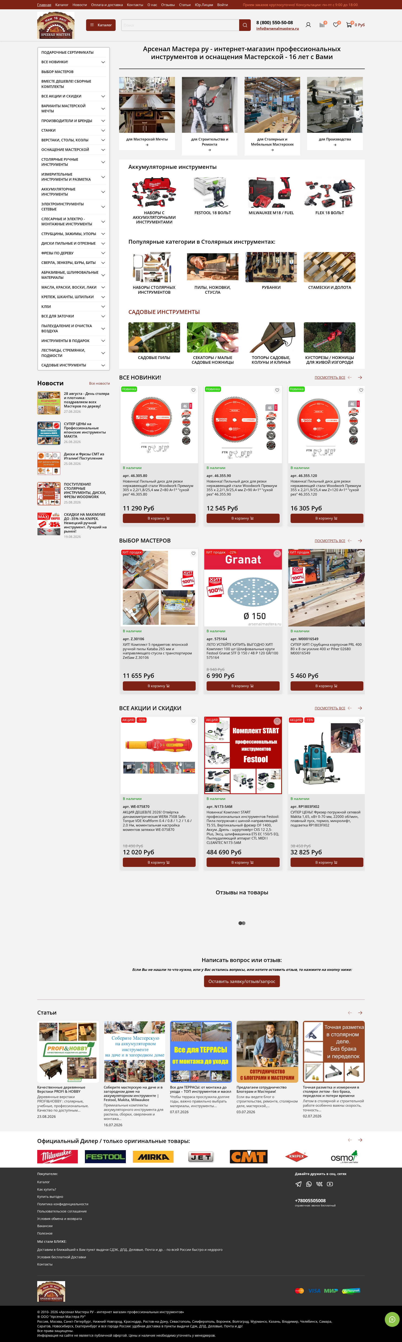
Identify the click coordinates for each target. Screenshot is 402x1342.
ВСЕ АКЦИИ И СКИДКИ (61, 96)
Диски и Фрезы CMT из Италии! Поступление (84, 456)
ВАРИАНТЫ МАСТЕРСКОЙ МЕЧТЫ (63, 108)
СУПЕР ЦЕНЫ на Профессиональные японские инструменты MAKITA (85, 430)
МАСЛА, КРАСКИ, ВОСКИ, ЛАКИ (69, 287)
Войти (222, 4)
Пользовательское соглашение (62, 1211)
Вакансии (45, 1226)
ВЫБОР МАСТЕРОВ (57, 71)
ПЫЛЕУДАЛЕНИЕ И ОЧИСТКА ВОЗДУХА (66, 328)
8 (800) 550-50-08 (274, 22)
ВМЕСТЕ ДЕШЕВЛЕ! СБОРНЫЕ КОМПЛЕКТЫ (66, 84)
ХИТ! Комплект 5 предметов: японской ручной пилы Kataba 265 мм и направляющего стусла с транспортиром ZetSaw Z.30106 (157, 651)
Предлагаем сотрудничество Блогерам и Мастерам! (262, 1089)
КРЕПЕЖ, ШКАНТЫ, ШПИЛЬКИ (67, 296)
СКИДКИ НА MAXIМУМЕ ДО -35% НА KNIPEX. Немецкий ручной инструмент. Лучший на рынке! (85, 522)
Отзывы (168, 4)
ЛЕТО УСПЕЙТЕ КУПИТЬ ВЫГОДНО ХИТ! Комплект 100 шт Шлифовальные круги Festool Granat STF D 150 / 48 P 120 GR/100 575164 (242, 651)
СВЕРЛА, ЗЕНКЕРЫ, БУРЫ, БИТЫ (68, 262)
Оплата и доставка (107, 4)
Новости (80, 4)
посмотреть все (330, 377)
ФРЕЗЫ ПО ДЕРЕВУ (57, 253)
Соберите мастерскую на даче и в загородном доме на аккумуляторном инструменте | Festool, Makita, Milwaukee (133, 1093)
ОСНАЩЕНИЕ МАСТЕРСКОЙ (65, 149)
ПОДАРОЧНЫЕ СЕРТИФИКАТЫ (67, 52)
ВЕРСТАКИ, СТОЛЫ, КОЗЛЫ (64, 140)
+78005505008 (310, 1200)
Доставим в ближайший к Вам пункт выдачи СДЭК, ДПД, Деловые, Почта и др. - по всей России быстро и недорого (129, 1250)
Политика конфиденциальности (62, 1204)
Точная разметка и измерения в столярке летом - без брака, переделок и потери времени (331, 1091)
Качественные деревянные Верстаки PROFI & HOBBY (61, 1089)
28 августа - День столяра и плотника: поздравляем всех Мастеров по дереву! (86, 399)
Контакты (135, 4)
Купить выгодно (50, 1197)
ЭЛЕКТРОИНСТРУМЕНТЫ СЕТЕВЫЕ (62, 207)
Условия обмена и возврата (59, 1219)
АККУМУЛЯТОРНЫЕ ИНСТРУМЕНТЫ (58, 192)
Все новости (99, 383)
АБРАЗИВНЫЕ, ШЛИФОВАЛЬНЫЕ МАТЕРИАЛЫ (69, 275)
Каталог (61, 4)
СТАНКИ (48, 130)
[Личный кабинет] (308, 24)
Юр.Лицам (204, 4)
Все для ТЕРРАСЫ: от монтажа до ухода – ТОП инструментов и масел (200, 1089)
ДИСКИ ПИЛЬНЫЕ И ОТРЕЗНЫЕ (68, 243)
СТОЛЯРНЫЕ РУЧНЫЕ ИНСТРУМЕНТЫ (59, 162)
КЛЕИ (46, 306)
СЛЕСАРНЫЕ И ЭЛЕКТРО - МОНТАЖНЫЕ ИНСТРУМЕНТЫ (66, 221)
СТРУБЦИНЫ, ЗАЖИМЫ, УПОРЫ (68, 233)
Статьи (185, 4)
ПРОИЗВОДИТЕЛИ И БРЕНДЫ (66, 120)
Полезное (45, 1233)
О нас (152, 4)
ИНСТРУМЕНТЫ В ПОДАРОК (65, 340)
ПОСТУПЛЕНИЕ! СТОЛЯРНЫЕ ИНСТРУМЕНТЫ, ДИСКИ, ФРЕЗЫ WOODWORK (85, 490)
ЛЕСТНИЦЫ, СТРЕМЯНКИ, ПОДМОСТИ (63, 353)
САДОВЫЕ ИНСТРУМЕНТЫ (164, 312)
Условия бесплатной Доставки (61, 1257)
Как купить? (46, 1189)
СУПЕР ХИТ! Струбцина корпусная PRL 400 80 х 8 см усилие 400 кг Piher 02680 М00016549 (326, 649)
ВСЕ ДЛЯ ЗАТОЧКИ (57, 316)
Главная (44, 4)
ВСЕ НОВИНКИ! (54, 62)
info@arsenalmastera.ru (277, 28)
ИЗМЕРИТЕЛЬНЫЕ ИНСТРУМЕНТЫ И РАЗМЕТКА (66, 177)
